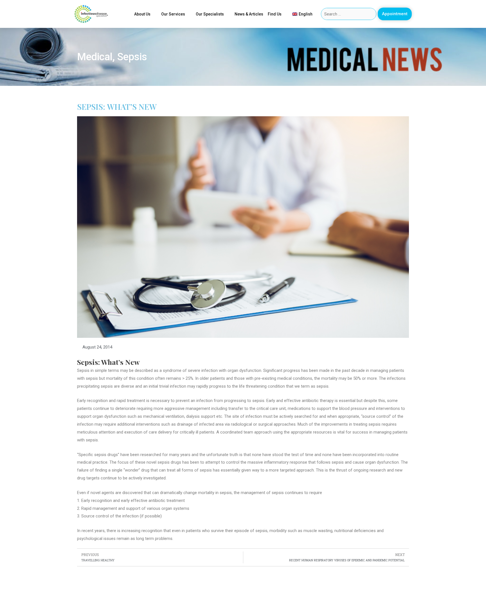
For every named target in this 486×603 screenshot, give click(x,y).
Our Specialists (210, 14)
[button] (395, 14)
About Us (142, 14)
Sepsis (132, 57)
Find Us (275, 14)
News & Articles (249, 14)
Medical (94, 57)
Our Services (173, 14)
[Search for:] (348, 14)
